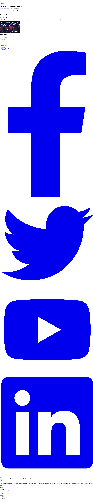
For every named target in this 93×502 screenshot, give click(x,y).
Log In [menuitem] (2, 499)
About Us (2, 4)
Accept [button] (28, 478)
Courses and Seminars (4, 45)
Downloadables (3, 47)
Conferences (2, 3)
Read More (33, 478)
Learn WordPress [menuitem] (5, 497)
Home (2, 2)
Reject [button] (30, 478)
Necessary (2, 485)
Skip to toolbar (1, 495)
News (2, 46)
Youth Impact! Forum (3, 49)
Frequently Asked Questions (3, 37)
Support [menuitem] (4, 498)
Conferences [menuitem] (2, 492)
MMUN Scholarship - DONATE (5, 48)
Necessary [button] (1, 484)
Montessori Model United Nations (4, 8)
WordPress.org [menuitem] (4, 496)
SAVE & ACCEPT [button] (2, 489)
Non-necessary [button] (1, 487)
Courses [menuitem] (2, 493)
